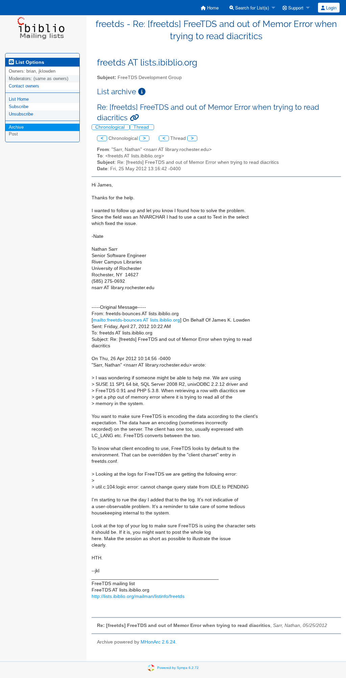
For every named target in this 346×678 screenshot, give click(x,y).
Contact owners (24, 86)
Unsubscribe (21, 114)
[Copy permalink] (134, 118)
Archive (16, 127)
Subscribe (18, 106)
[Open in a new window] (142, 91)
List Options (29, 62)
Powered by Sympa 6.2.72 (178, 667)
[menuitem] (209, 7)
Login (331, 7)
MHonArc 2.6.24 (158, 642)
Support (295, 7)
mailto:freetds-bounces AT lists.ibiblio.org (136, 320)
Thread (141, 127)
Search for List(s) (251, 7)
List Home (19, 99)
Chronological (110, 127)
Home (212, 7)
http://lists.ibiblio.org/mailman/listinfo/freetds (138, 596)
